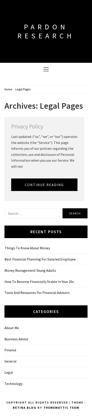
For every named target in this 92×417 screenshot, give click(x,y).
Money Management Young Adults (30, 270)
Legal (8, 372)
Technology (13, 383)
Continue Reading (44, 184)
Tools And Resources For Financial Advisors (37, 292)
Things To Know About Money (27, 248)
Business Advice (16, 339)
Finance (10, 350)
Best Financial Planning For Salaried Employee (40, 259)
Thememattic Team (61, 408)
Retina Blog (24, 408)
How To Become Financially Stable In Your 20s (39, 281)
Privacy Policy (27, 126)
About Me (11, 328)
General (10, 361)
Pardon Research (46, 31)
